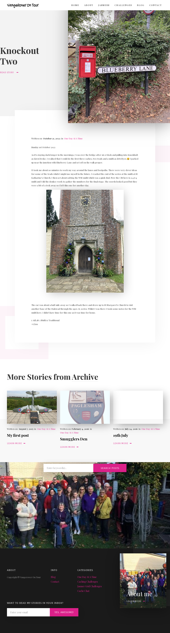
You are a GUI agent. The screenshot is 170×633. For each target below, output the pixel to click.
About (88, 5)
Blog (53, 577)
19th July (120, 435)
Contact (155, 5)
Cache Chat (83, 591)
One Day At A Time (73, 138)
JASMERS (104, 5)
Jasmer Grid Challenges (89, 586)
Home (75, 5)
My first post (18, 435)
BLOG (140, 5)
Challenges (123, 5)
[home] (20, 4)
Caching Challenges (87, 581)
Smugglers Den (73, 438)
